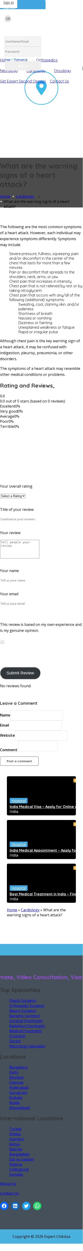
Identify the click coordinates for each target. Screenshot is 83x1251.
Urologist (17, 1035)
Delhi (13, 1072)
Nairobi (15, 1149)
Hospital (18, 800)
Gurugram (18, 1092)
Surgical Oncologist (26, 1020)
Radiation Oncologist (27, 1025)
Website (7, 735)
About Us (8, 1183)
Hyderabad (18, 1087)
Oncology (62, 70)
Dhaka (14, 1133)
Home (5, 196)
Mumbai (16, 1077)
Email (4, 725)
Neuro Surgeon (22, 1010)
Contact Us (59, 81)
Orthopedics (46, 60)
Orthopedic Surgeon (26, 1005)
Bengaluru (18, 1067)
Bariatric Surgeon (24, 1015)
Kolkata (15, 1097)
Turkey (15, 1128)
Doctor (15, 1041)
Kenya (14, 1144)
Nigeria (15, 1164)
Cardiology (25, 196)
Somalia (16, 1174)
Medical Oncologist (25, 1030)
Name (5, 715)
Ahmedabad (19, 1107)
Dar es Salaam (21, 1159)
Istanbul (16, 1139)
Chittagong (19, 1169)
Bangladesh (19, 1154)
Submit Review (20, 673)
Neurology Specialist (27, 1046)
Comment (8, 749)
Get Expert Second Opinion (23, 81)
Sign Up (9, 7)
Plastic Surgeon (22, 1000)
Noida (14, 1102)
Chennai (16, 1082)
